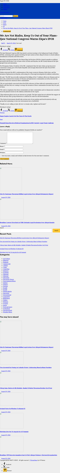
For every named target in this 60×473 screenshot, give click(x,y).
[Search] (0, 14)
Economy (6, 272)
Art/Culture (6, 259)
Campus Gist (6, 264)
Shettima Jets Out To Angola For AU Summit (13, 252)
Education (6, 278)
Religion (5, 302)
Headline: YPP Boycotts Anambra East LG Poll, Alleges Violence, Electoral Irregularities (28, 455)
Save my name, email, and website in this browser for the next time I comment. (25, 156)
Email (2, 149)
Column (5, 265)
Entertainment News (9, 281)
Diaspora (5, 271)
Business (5, 262)
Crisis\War (6, 269)
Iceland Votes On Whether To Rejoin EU (12, 249)
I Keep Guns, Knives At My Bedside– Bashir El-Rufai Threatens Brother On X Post (24, 245)
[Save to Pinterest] (5, 470)
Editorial (5, 274)
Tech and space (7, 307)
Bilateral (5, 260)
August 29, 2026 (5, 197)
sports (5, 305)
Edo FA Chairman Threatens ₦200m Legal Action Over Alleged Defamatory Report (26, 194)
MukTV (3, 43)
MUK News (6, 6)
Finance (5, 284)
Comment (3, 143)
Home (5, 4)
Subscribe (4, 18)
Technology (6, 309)
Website (2, 152)
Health (5, 288)
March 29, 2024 (11, 43)
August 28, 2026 (5, 226)
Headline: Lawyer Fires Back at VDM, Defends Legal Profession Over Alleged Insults (27, 222)
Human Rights (7, 291)
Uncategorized (7, 31)
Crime (5, 267)
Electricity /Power (8, 279)
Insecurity (6, 293)
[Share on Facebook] (4, 464)
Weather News (7, 312)
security (5, 303)
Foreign (5, 286)
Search (2, 228)
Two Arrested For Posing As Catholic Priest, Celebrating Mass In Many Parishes (23, 241)
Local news (6, 7)
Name (2, 146)
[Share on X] (4, 467)
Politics (5, 9)
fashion (5, 283)
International (7, 295)
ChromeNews (33, 460)
